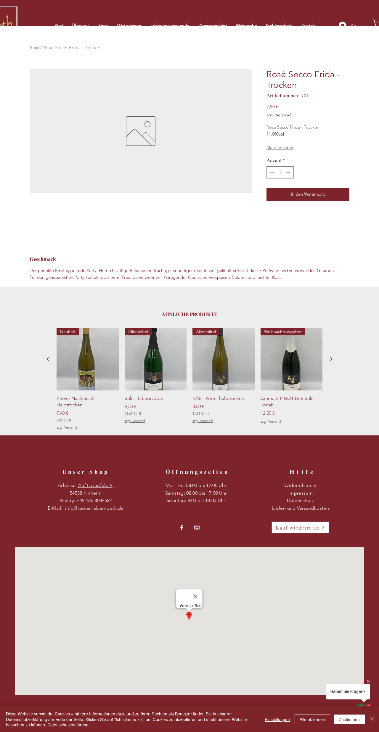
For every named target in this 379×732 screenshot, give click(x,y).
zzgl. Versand (278, 115)
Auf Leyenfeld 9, (96, 485)
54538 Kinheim (86, 493)
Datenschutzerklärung (68, 725)
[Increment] (288, 172)
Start (34, 47)
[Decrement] (271, 172)
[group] (189, 379)
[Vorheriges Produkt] (48, 359)
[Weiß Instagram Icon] (196, 527)
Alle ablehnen (312, 719)
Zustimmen (349, 719)
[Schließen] (371, 719)
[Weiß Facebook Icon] (181, 527)
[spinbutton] (280, 172)
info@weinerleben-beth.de (94, 508)
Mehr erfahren (279, 147)
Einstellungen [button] (277, 719)
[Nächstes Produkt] (331, 359)
